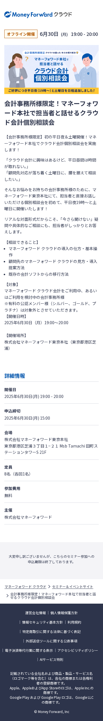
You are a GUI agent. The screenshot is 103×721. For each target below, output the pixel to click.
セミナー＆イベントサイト (72, 586)
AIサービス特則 (51, 659)
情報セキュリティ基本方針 (42, 622)
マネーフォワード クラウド (25, 586)
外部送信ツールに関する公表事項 (51, 641)
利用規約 (74, 622)
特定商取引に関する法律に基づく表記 (51, 631)
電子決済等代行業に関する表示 (29, 650)
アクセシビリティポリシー (78, 650)
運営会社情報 (35, 612)
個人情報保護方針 (64, 612)
